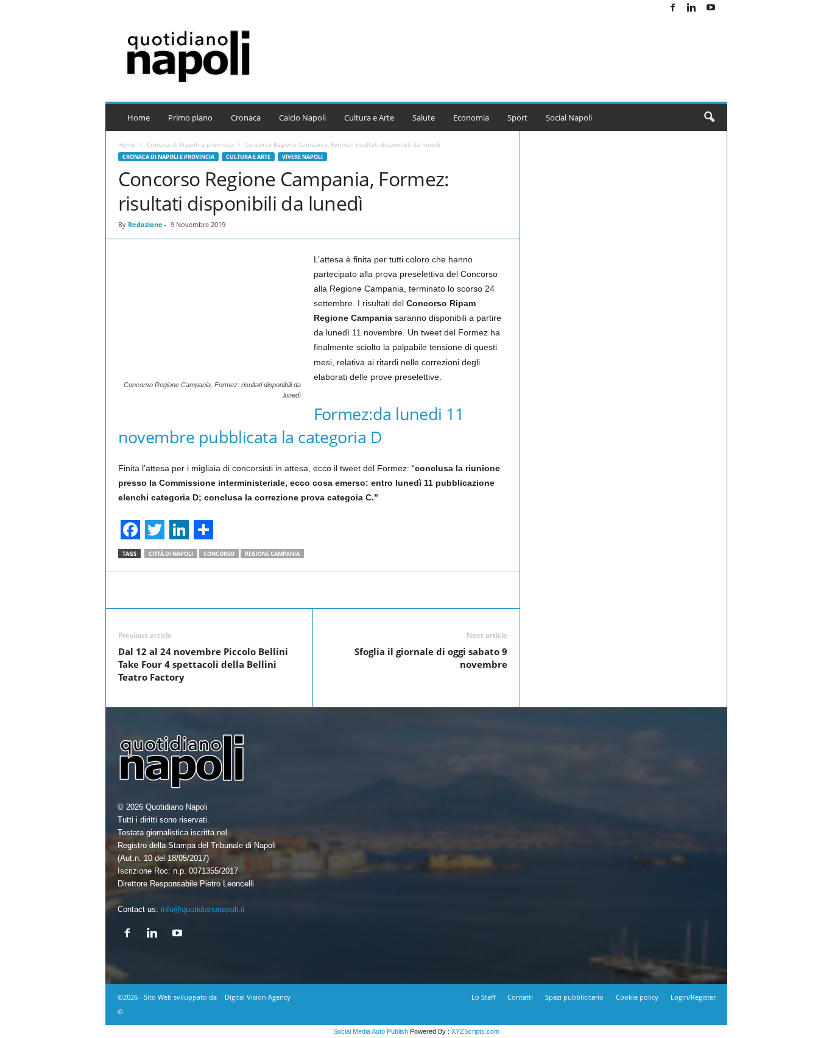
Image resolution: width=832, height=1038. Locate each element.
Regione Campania (272, 554)
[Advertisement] (505, 48)
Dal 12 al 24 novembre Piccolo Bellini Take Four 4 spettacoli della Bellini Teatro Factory (203, 664)
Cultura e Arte (369, 117)
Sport (517, 117)
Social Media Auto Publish (370, 1031)
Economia (471, 117)
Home (138, 117)
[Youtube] (710, 8)
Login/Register (693, 996)
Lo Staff (483, 996)
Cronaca (246, 117)
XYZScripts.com (475, 1031)
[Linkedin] (692, 8)
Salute (423, 117)
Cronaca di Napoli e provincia (190, 144)
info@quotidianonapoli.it (203, 909)
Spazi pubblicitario (574, 996)
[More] (493, 590)
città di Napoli (171, 554)
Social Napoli (569, 117)
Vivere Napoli (302, 157)
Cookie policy (637, 996)
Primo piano (190, 117)
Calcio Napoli (302, 117)
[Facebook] (673, 8)
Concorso (218, 554)
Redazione (145, 224)
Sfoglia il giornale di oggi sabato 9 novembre (430, 657)
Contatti (520, 996)
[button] (709, 117)
